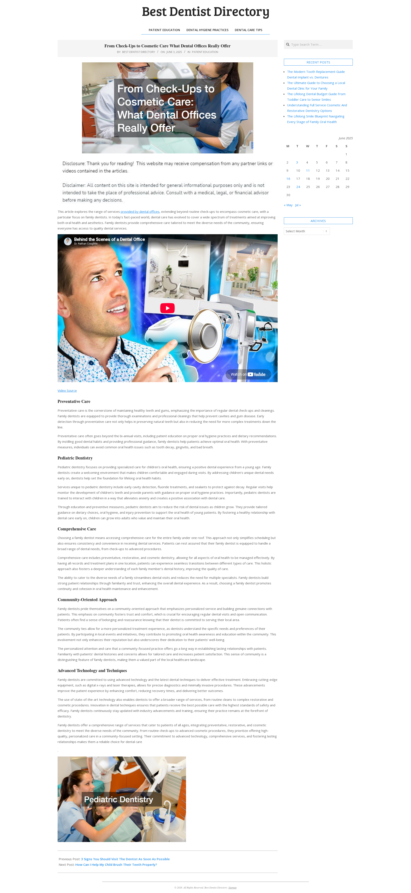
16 (288, 178)
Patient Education (205, 52)
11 (308, 170)
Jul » (298, 205)
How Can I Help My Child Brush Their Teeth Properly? (116, 864)
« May (288, 205)
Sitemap (232, 887)
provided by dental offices (140, 211)
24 (298, 187)
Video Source (67, 390)
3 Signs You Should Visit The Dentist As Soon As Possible (125, 859)
